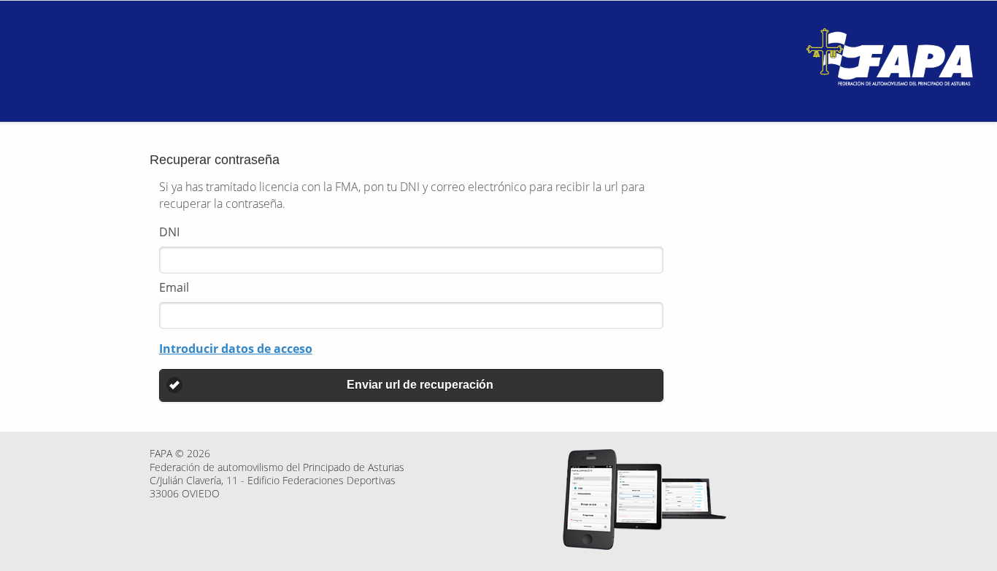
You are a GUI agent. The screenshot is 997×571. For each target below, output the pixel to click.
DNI (169, 232)
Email (174, 287)
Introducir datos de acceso (235, 349)
